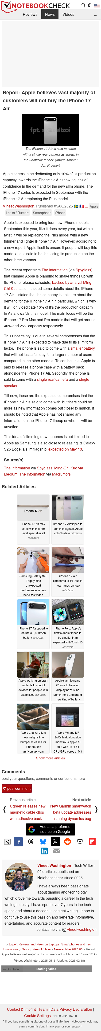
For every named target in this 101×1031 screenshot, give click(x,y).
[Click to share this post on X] (55, 841)
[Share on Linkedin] (44, 850)
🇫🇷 (81, 206)
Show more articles (50, 758)
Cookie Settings (37, 1015)
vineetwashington (81, 929)
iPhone (60, 212)
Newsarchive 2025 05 (68, 949)
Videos (68, 14)
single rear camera (52, 379)
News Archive (41, 949)
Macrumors (61, 474)
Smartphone (42, 212)
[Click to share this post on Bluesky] (43, 841)
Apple (94, 206)
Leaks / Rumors (17, 212)
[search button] (84, 5)
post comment (18, 788)
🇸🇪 (76, 206)
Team (43, 1009)
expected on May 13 (65, 449)
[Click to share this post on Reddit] (67, 841)
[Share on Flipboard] (92, 841)
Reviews (30, 14)
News (50, 14)
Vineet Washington (18, 206)
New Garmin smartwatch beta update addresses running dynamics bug (70, 812)
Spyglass (83, 270)
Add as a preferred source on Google (55, 829)
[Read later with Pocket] (79, 841)
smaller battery (82, 348)
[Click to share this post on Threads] (30, 841)
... (95, 14)
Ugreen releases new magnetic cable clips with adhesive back (28, 812)
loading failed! (12, 969)
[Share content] (7, 842)
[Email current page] (56, 851)
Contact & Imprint (21, 1009)
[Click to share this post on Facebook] (18, 841)
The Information (55, 270)
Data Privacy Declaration (71, 1009)
